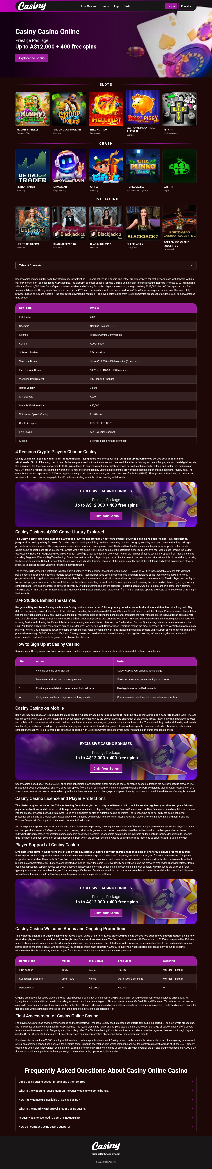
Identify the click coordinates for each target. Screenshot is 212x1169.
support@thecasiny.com (106, 1154)
